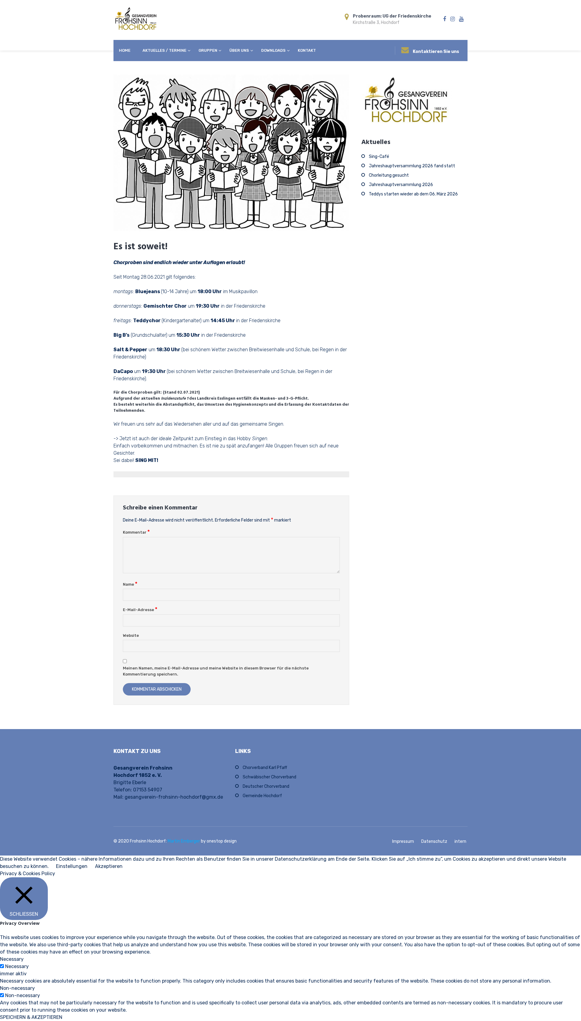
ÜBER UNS (239, 50)
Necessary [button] (12, 959)
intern (460, 841)
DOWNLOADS (273, 50)
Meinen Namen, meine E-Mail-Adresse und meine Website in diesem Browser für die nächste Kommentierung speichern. (216, 671)
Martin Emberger (184, 841)
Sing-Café (379, 156)
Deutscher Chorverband (266, 786)
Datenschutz (434, 841)
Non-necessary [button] (17, 988)
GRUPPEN (208, 50)
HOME (124, 50)
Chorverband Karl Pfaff (265, 767)
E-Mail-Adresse (140, 610)
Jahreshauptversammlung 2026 (401, 184)
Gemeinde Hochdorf (262, 795)
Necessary (17, 966)
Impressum (403, 841)
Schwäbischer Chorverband (269, 777)
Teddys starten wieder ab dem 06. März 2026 (413, 194)
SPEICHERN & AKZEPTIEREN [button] (31, 1017)
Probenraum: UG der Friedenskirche (392, 16)
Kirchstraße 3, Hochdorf (376, 22)
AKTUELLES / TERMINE (164, 50)
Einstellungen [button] (71, 866)
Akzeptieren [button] (109, 866)
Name (130, 584)
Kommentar (136, 532)
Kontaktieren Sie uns (436, 51)
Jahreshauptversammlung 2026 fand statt (412, 166)
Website (131, 635)
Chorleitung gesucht (389, 175)
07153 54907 (147, 790)
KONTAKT (307, 50)
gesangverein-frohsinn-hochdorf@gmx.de (174, 797)
